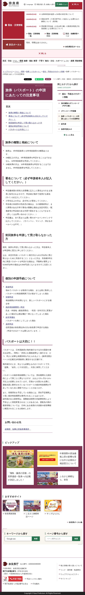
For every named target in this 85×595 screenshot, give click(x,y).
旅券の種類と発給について (19, 113)
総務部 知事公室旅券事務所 (18, 429)
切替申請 (9, 297)
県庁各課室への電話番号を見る (16, 584)
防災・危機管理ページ (72, 35)
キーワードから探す (17, 533)
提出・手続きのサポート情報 (53, 71)
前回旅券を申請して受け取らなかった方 (25, 123)
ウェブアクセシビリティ (70, 574)
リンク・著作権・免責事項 (71, 570)
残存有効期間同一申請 (15, 307)
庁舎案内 (36, 584)
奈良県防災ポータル (72, 47)
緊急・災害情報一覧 (34, 35)
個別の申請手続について (18, 126)
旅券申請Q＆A (66, 129)
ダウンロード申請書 (68, 111)
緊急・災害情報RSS (52, 35)
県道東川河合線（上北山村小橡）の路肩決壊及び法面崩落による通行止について (60, 27)
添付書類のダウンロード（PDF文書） (70, 104)
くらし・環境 (19, 71)
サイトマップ (66, 579)
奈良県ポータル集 (75, 522)
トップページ (8, 71)
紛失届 (63, 124)
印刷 (48, 79)
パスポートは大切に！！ (18, 129)
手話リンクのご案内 (34, 579)
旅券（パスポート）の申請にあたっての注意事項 (70, 117)
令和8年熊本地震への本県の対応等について (57, 14)
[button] (28, 4)
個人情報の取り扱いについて (71, 565)
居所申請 (9, 324)
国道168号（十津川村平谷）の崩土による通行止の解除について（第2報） (60, 20)
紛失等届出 (10, 317)
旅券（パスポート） (33, 71)
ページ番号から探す (57, 533)
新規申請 (9, 287)
